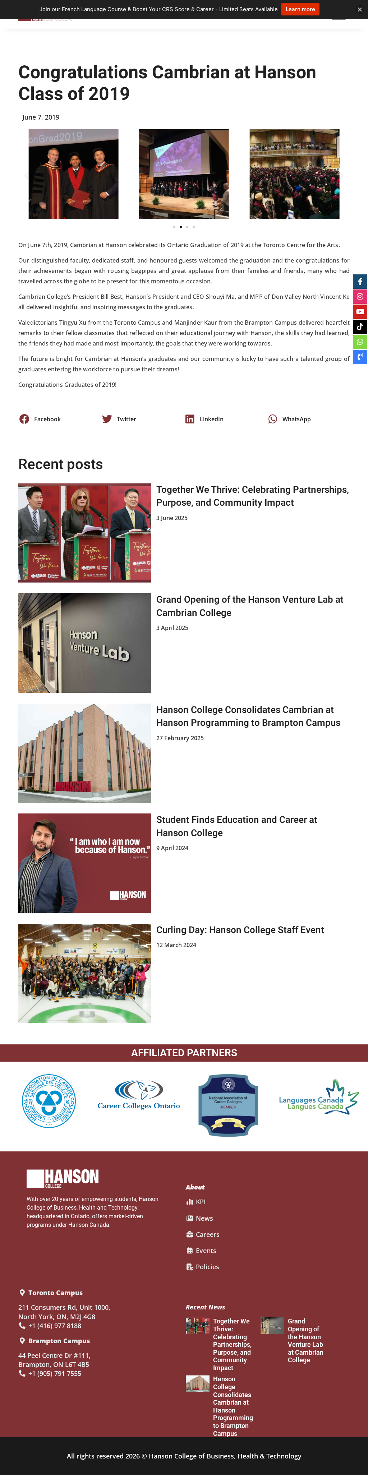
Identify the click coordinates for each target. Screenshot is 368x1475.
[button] (26, 175)
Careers (207, 1234)
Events (205, 1250)
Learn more (300, 9)
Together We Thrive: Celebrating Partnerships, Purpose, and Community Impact (252, 496)
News (203, 1218)
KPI (200, 1201)
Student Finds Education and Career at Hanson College (236, 826)
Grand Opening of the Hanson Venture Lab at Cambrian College (250, 606)
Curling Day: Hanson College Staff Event (240, 930)
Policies (206, 1266)
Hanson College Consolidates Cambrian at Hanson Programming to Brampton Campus (248, 716)
